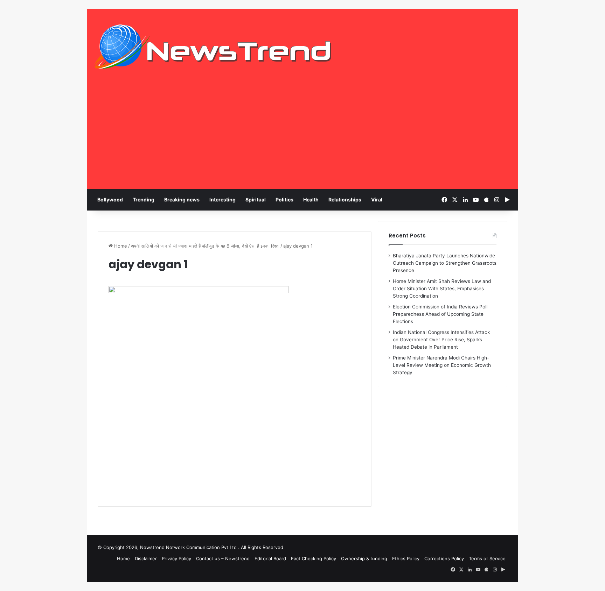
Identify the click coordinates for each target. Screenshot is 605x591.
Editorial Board (270, 558)
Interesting (222, 199)
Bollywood (110, 199)
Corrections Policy (444, 558)
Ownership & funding (364, 558)
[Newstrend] (213, 46)
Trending (143, 199)
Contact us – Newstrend (223, 558)
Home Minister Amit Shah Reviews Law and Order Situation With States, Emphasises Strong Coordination (442, 288)
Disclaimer (146, 558)
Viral (376, 199)
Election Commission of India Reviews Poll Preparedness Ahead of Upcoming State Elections (440, 314)
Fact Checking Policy (313, 558)
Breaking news (182, 199)
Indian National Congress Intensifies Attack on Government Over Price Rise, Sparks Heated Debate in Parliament (441, 339)
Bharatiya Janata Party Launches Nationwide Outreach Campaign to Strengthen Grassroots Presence (444, 263)
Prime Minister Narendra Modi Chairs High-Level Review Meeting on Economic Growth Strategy (442, 365)
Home (120, 246)
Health (311, 199)
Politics (284, 199)
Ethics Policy (405, 558)
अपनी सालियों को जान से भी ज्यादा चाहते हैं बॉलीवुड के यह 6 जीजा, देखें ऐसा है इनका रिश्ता (205, 246)
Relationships (344, 199)
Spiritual (255, 199)
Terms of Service (487, 558)
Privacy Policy (176, 558)
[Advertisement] (302, 137)
